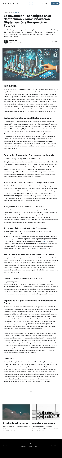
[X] (28, 443)
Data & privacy (23, 446)
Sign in (47, 3)
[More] (17, 3)
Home (4, 3)
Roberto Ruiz (13, 40)
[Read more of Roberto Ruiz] (6, 41)
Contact (31, 446)
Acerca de (11, 3)
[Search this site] (42, 3)
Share (55, 41)
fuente (43, 241)
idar (3, 445)
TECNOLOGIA (8, 12)
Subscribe (55, 3)
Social (35, 446)
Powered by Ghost (55, 445)
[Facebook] (30, 443)
